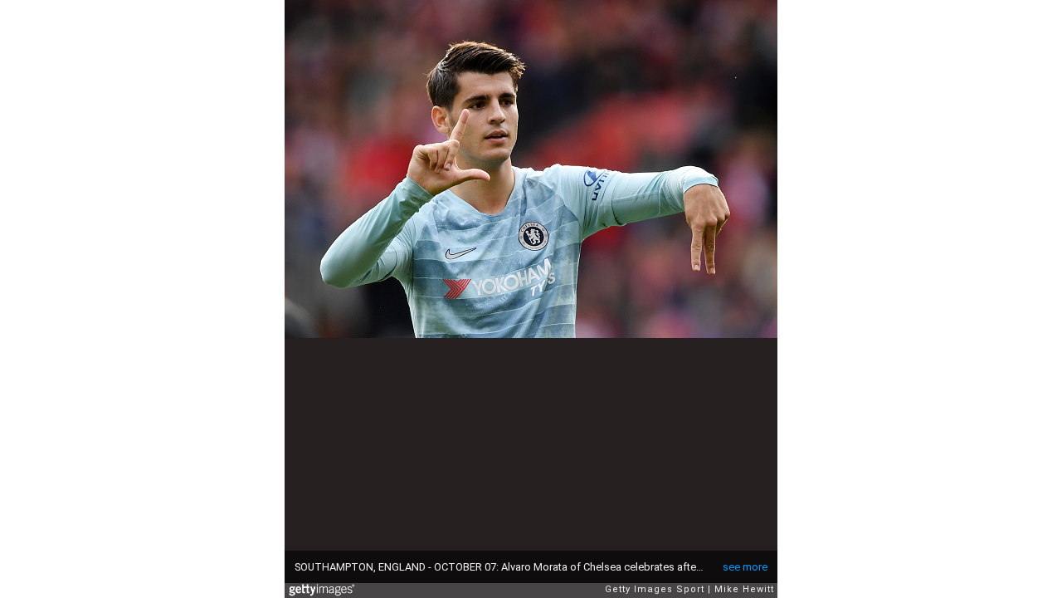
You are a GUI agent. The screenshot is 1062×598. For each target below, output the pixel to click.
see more (745, 567)
